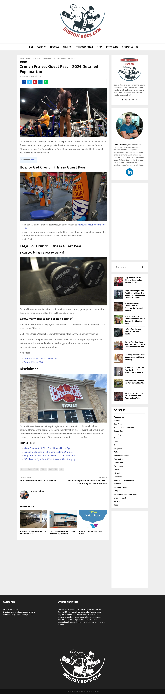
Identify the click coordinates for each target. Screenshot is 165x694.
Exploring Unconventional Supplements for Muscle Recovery (135, 357)
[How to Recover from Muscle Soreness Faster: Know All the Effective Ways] (118, 320)
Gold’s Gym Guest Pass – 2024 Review (38, 480)
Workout (41, 47)
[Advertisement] (129, 221)
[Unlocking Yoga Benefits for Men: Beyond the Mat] (118, 384)
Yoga (99, 47)
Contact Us (127, 47)
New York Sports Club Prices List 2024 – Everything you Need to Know (87, 482)
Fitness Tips (118, 459)
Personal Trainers (121, 487)
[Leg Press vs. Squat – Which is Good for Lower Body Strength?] (118, 281)
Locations (118, 477)
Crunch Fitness (32, 469)
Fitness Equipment (84, 47)
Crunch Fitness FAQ (33, 362)
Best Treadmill (120, 424)
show (33, 160)
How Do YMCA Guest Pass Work (90, 532)
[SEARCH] (142, 267)
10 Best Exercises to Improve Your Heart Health (133, 331)
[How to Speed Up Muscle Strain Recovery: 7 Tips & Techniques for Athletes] (118, 346)
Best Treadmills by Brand (124, 428)
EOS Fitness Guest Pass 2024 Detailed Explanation (62, 532)
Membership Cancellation (124, 480)
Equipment (118, 449)
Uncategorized (120, 498)
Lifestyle (54, 47)
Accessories (119, 417)
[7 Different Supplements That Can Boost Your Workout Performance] (118, 371)
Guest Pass (23, 62)
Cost (22, 469)
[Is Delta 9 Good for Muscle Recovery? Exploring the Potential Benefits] (118, 307)
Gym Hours (118, 466)
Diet (31, 47)
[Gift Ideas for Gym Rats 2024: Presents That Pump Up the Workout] (118, 397)
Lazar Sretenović (120, 145)
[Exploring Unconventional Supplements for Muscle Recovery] (118, 359)
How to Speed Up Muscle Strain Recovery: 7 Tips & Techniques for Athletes (135, 344)
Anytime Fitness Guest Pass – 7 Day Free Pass (33, 532)
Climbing (67, 47)
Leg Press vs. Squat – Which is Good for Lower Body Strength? (134, 280)
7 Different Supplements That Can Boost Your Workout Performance (134, 370)
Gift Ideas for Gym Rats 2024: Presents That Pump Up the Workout (134, 395)
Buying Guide (112, 47)
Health (116, 470)
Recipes (117, 491)
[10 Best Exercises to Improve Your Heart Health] (118, 333)
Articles (117, 421)
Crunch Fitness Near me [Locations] (41, 358)
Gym (61, 469)
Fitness (43, 469)
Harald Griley (26, 76)
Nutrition (117, 484)
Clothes (117, 438)
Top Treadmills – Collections (125, 494)
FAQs (116, 452)
